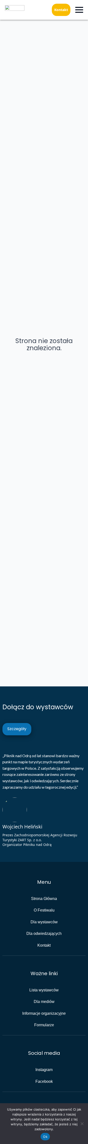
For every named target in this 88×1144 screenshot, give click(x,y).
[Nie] (81, 1123)
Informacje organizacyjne (44, 1013)
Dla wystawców (44, 922)
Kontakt (61, 9)
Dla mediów (44, 1001)
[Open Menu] (79, 10)
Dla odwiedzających (44, 933)
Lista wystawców (44, 990)
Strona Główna (44, 899)
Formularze (44, 1025)
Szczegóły (16, 729)
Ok (45, 1137)
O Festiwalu (44, 910)
